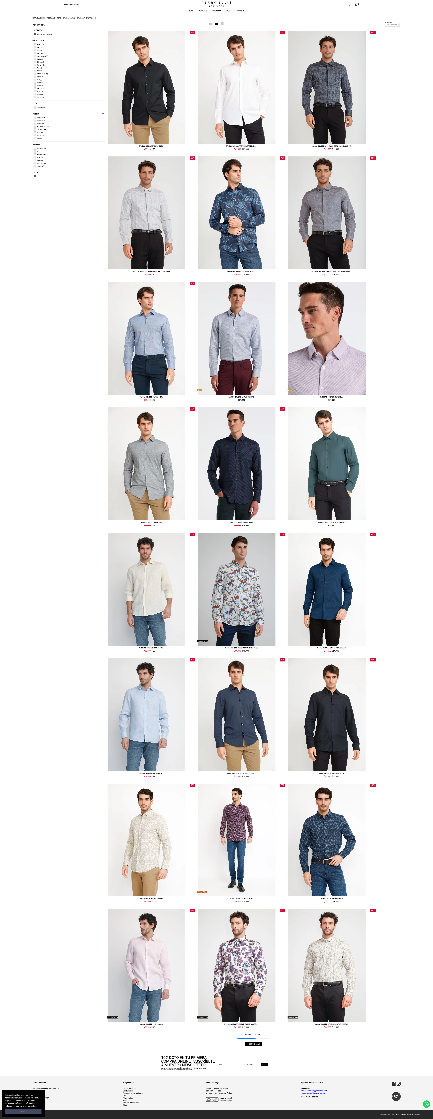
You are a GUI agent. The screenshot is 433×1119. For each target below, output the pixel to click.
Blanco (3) (40, 62)
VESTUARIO (203, 11)
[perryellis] (216, 4)
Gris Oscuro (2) (42, 74)
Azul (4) (40, 53)
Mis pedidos (128, 1098)
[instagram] (399, 1084)
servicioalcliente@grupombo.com (314, 1091)
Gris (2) (39, 71)
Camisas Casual (69, 18)
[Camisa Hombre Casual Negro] (151, 87)
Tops (59, 18)
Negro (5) (40, 47)
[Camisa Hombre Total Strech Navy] (241, 212)
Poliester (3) (41, 148)
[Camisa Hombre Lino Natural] (151, 589)
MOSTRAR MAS (253, 1044)
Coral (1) (40, 50)
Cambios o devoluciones (133, 1093)
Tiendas (126, 1100)
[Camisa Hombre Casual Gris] (151, 463)
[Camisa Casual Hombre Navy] (331, 840)
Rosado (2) (41, 94)
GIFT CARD (238, 11)
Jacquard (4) (41, 129)
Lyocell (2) (40, 160)
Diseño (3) (40, 124)
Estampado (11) (43, 126)
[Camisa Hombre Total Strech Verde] (331, 463)
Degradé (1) (41, 118)
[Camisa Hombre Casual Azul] (151, 338)
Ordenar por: (388, 22)
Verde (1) (40, 97)
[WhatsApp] (426, 1104)
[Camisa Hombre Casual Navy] (241, 463)
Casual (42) (41, 107)
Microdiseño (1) (42, 135)
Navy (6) (40, 85)
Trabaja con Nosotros (309, 1097)
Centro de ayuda (129, 1088)
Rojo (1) (40, 91)
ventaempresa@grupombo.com (313, 1093)
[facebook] (394, 1084)
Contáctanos (128, 1091)
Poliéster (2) (41, 163)
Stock (125, 1105)
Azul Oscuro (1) (42, 56)
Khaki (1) (40, 77)
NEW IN (191, 11)
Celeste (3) (41, 65)
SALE (228, 11)
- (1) (38, 151)
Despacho (127, 1096)
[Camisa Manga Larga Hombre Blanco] (241, 87)
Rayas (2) (40, 138)
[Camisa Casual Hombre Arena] (151, 840)
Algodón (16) (41, 154)
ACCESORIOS (216, 11)
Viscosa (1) (41, 166)
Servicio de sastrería (131, 1103)
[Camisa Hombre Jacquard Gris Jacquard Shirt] (331, 212)
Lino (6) (40, 157)
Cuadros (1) (41, 121)
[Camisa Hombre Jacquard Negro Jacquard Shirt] (331, 87)
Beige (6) (40, 59)
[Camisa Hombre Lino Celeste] (151, 714)
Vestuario (51, 18)
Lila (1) (39, 80)
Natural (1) (41, 82)
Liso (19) (40, 132)
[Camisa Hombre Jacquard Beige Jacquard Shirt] (151, 212)
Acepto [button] (23, 1111)
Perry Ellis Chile (38, 18)
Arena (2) (40, 44)
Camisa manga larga (85, 18)
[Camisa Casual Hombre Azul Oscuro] (331, 589)
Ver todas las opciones (68, 34)
